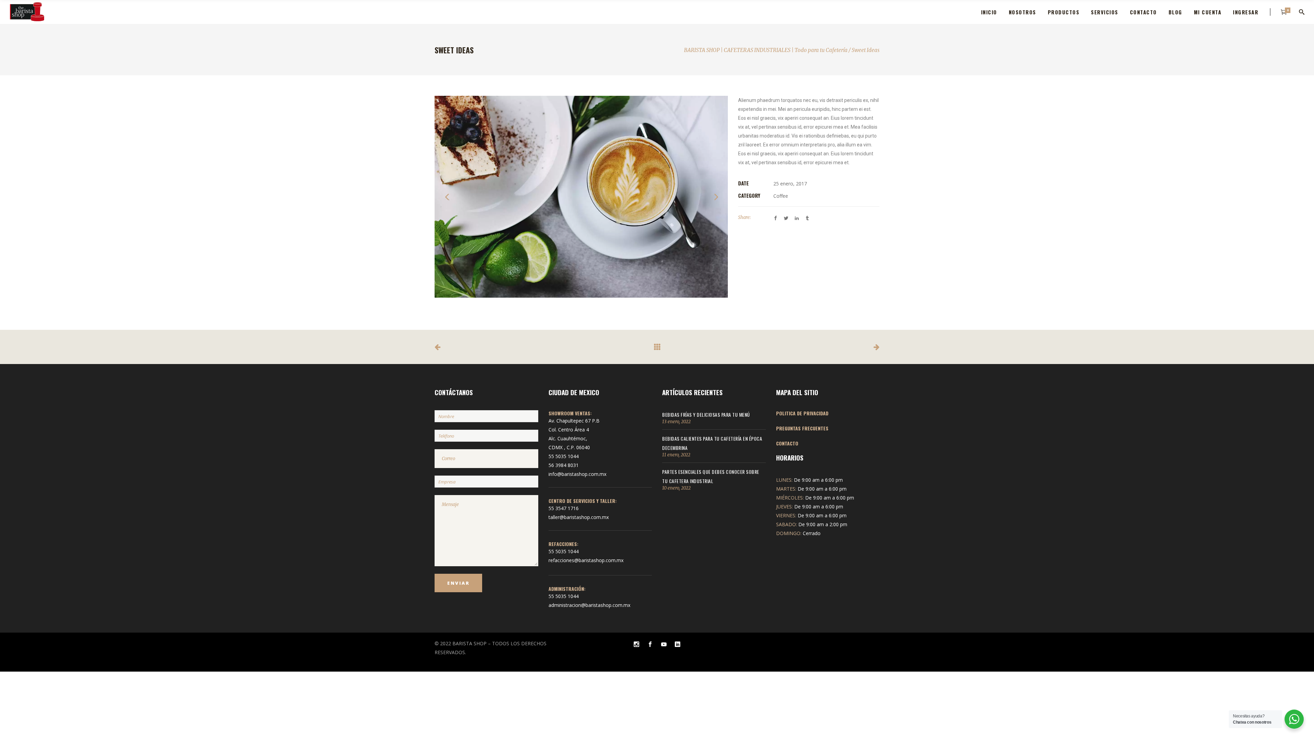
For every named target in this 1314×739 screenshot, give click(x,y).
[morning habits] (581, 197)
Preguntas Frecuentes (802, 428)
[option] (581, 197)
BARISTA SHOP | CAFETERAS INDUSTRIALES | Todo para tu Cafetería (766, 50)
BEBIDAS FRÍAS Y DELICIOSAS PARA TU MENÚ (706, 414)
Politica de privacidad (802, 413)
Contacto (787, 443)
